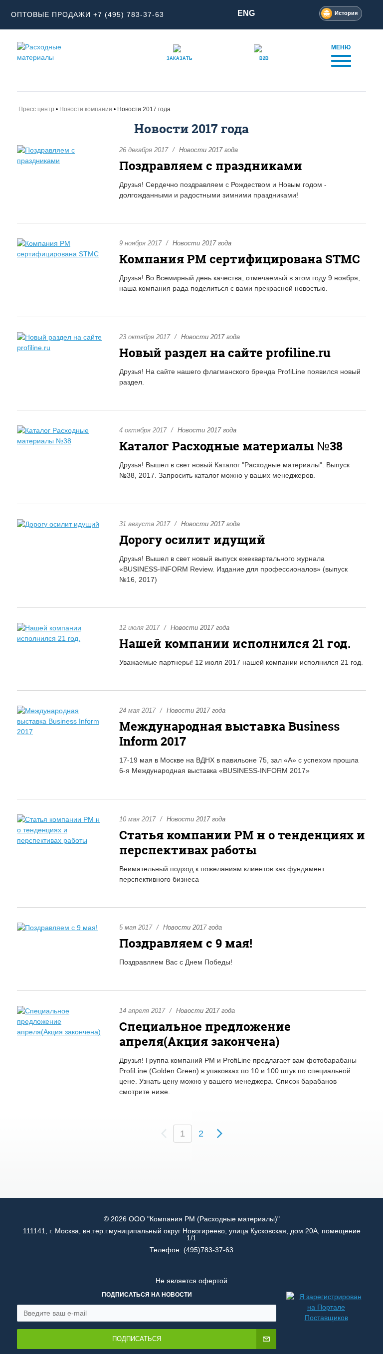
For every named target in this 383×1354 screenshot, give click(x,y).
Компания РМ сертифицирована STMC (239, 259)
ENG (246, 13)
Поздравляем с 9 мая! (185, 943)
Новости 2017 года (208, 150)
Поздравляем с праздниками (210, 166)
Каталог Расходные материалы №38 (231, 446)
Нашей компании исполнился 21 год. (235, 643)
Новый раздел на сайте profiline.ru (225, 353)
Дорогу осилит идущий (192, 540)
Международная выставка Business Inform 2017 (229, 734)
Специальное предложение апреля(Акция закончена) (205, 1034)
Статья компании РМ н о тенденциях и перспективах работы (242, 842)
